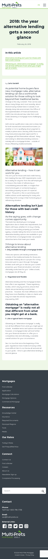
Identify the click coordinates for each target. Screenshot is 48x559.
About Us (5, 471)
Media (4, 431)
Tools (4, 428)
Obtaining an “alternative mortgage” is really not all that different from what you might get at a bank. (24, 66)
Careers (5, 467)
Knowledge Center (9, 413)
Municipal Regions (9, 424)
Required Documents (10, 420)
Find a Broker (7, 387)
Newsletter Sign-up (9, 474)
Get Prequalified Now (10, 446)
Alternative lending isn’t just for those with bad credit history (23, 59)
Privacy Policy (30, 555)
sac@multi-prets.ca (10, 517)
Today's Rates (7, 443)
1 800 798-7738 (15, 510)
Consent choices (19, 555)
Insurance (6, 417)
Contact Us (6, 459)
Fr (39, 5)
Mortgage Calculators (10, 394)
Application (6, 390)
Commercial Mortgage (11, 401)
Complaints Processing (11, 478)
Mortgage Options (9, 398)
